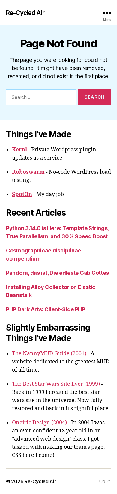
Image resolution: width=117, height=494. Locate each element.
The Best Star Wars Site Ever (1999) (56, 384)
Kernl (19, 149)
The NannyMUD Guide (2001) (49, 353)
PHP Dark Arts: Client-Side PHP (45, 309)
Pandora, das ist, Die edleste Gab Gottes (57, 273)
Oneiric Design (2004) (39, 422)
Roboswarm (28, 172)
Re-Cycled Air (25, 13)
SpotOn (22, 194)
